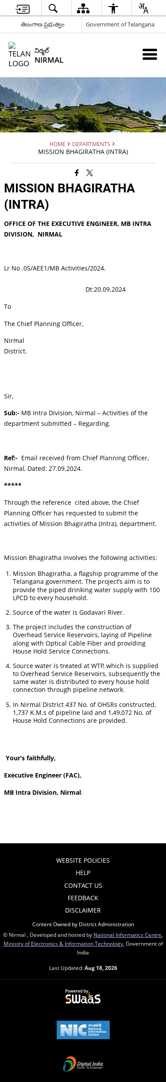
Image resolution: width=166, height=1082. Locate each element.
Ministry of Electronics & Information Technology (63, 943)
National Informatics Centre (127, 934)
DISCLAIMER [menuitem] (83, 910)
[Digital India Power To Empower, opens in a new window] (83, 1065)
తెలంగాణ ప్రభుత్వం (43, 24)
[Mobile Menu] (150, 54)
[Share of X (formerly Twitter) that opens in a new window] (89, 172)
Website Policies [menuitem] (83, 860)
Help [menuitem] (83, 872)
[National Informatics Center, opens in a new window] (83, 1031)
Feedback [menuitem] (83, 898)
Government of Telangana (120, 24)
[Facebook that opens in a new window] (76, 172)
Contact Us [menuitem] (83, 885)
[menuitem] (22, 8)
